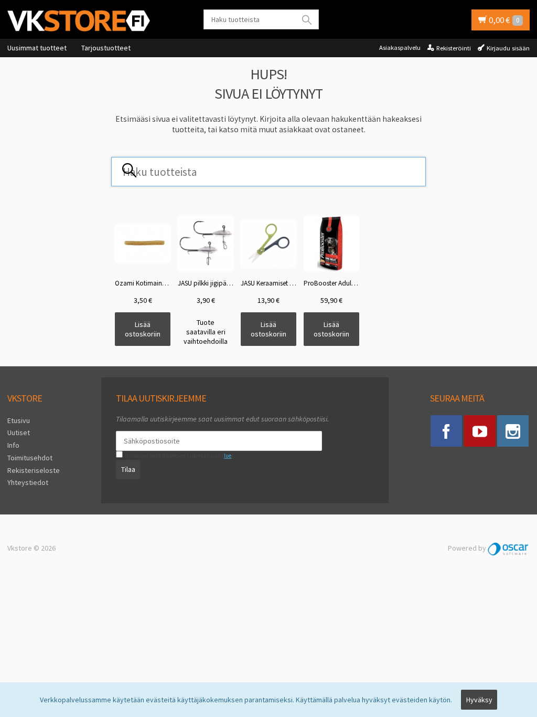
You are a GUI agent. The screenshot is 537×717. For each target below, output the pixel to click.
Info (13, 445)
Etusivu (18, 420)
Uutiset (18, 432)
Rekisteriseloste (33, 470)
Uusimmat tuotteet (37, 47)
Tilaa (128, 469)
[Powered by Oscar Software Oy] (509, 548)
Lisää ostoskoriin (142, 329)
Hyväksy (479, 699)
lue (227, 455)
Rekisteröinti (453, 48)
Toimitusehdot (29, 457)
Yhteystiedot (27, 482)
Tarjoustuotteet (106, 47)
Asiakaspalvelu (400, 47)
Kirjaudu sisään (508, 48)
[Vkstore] (78, 20)
